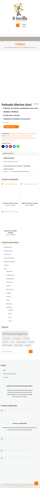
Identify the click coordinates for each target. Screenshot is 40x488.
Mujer (10, 47)
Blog (4, 370)
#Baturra (9, 136)
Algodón (11, 310)
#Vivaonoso (28, 345)
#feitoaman (5, 342)
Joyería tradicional (9, 258)
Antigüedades (14, 133)
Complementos (10, 275)
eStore (29, 484)
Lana (21, 47)
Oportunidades (8, 251)
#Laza (12, 342)
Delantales (9, 271)
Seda (10, 321)
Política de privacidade (9, 374)
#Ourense (31, 342)
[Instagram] (8, 31)
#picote (27, 138)
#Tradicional (11, 140)
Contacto (5, 377)
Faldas (8, 300)
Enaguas (8, 293)
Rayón (10, 313)
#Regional (4, 140)
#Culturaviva (26, 338)
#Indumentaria (24, 136)
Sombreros (9, 282)
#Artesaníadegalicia (15, 334)
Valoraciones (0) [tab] (8, 153)
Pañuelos (16, 47)
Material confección (9, 261)
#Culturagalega (6, 338)
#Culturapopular (16, 338)
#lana (30, 136)
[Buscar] (31, 351)
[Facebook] (3, 31)
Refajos (8, 286)
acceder (10, 171)
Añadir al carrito (10, 127)
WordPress (22, 486)
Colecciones (7, 254)
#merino (10, 138)
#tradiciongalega (18, 345)
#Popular (32, 138)
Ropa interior (10, 289)
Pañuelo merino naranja (29, 203)
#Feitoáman (16, 136)
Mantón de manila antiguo (10, 232)
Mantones (9, 304)
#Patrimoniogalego (7, 345)
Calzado (8, 296)
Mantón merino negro (10, 203)
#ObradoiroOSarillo (19, 138)
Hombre (6, 265)
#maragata (5, 138)
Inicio (6, 47)
